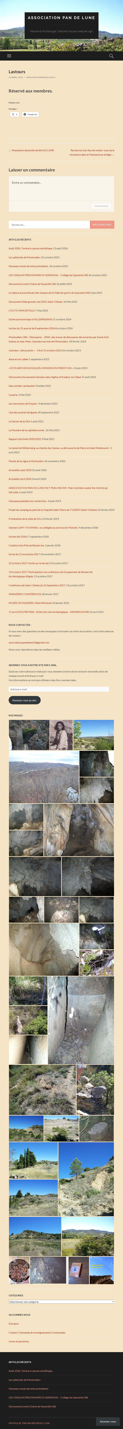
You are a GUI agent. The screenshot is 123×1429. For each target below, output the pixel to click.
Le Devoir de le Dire (19, 421)
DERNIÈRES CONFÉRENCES (25, 594)
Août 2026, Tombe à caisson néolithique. (31, 248)
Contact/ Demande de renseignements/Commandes (37, 1332)
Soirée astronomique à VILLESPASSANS (30, 319)
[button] (29, 735)
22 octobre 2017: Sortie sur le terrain (29, 563)
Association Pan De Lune (61, 17)
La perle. (13, 394)
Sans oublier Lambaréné (22, 385)
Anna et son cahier (19, 359)
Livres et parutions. (19, 1341)
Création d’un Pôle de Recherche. (26, 545)
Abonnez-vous (108, 1421)
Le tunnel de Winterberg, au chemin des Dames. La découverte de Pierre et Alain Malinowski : (59, 447)
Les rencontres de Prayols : (23, 403)
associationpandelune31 (41, 77)
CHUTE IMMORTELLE (22, 310)
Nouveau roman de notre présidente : (29, 266)
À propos (14, 1323)
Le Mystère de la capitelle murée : (27, 430)
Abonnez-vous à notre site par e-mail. (33, 665)
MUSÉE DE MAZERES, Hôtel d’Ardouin (30, 602)
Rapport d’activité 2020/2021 (25, 438)
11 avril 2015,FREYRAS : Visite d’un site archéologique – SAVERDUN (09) (49, 611)
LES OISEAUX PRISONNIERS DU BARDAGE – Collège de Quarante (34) (48, 275)
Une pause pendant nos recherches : (28, 500)
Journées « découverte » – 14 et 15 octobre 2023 (35, 350)
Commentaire (101, 206)
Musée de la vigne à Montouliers (26, 461)
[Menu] (9, 56)
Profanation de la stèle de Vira (25, 518)
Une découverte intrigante (23, 412)
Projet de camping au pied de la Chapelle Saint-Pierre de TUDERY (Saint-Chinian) (53, 509)
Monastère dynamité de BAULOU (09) (31, 150)
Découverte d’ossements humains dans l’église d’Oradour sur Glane (45, 376)
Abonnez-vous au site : (24, 700)
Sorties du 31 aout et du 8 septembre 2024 (32, 328)
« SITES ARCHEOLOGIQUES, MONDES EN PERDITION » (41, 367)
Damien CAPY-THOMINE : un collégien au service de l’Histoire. (43, 527)
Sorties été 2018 (18, 536)
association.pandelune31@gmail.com (29, 642)
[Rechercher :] (61, 225)
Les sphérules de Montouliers (25, 257)
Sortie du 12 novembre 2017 (24, 554)
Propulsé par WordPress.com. (29, 1423)
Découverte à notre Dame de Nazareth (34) (32, 283)
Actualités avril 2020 (20, 478)
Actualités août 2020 (20, 470)
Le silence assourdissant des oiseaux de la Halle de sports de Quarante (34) (49, 292)
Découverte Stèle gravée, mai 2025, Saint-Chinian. (36, 301)
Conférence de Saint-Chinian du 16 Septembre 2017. (37, 585)
